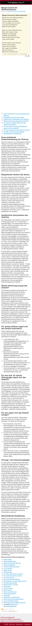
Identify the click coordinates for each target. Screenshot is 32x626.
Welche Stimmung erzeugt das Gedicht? (16, 121)
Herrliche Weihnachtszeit (11, 567)
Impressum (28, 624)
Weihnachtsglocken (10, 561)
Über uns (12, 624)
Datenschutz (19, 624)
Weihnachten (8, 559)
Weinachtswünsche (10, 594)
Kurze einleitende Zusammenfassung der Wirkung (17, 115)
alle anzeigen (16, 2)
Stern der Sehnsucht (10, 592)
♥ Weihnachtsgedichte (7, 617)
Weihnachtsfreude (9, 565)
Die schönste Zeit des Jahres (13, 576)
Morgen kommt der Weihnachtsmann (12, 621)
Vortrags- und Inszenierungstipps (14, 132)
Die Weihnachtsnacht (10, 583)
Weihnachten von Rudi (11, 585)
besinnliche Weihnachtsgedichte (16, 11)
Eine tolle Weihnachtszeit (12, 579)
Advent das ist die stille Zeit (12, 563)
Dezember (7, 595)
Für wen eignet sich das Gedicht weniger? (17, 130)
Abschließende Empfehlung (12, 134)
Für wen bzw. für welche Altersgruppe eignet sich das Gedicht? (15, 127)
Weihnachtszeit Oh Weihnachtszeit (15, 603)
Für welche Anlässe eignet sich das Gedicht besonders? (15, 124)
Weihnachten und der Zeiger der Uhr (15, 581)
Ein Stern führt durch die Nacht (13, 574)
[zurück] (26, 56)
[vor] (28, 56)
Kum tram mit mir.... (9, 577)
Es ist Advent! (8, 568)
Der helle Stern (8, 588)
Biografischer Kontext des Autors (14, 117)
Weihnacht (7, 586)
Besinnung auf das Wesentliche (14, 599)
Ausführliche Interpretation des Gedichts (16, 119)
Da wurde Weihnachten (11, 601)
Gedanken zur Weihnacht (12, 597)
